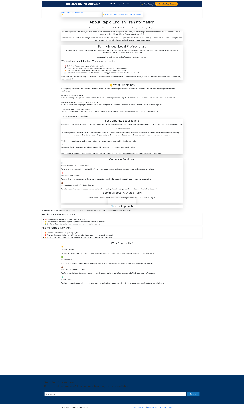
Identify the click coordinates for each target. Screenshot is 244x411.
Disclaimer (162, 407)
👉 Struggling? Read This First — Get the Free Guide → (123, 14)
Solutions (126, 4)
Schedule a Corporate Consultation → (122, 202)
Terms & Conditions (139, 407)
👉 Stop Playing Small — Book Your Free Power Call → (81, 14)
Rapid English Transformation (83, 3)
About (112, 4)
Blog (118, 4)
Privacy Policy (152, 407)
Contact (170, 407)
